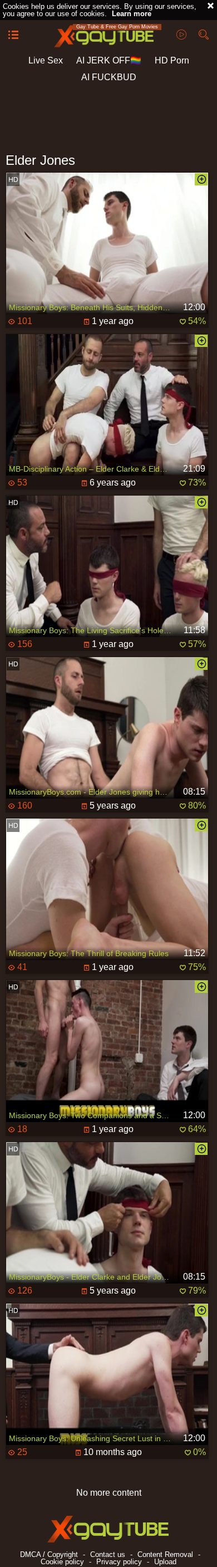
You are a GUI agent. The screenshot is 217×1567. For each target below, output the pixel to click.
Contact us (107, 1554)
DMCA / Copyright (49, 1554)
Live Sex (45, 60)
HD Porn (172, 60)
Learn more (131, 13)
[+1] (13, 35)
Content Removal (165, 1554)
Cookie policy (62, 1561)
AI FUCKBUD (108, 77)
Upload (165, 1561)
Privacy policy (119, 1561)
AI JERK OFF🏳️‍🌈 (108, 60)
